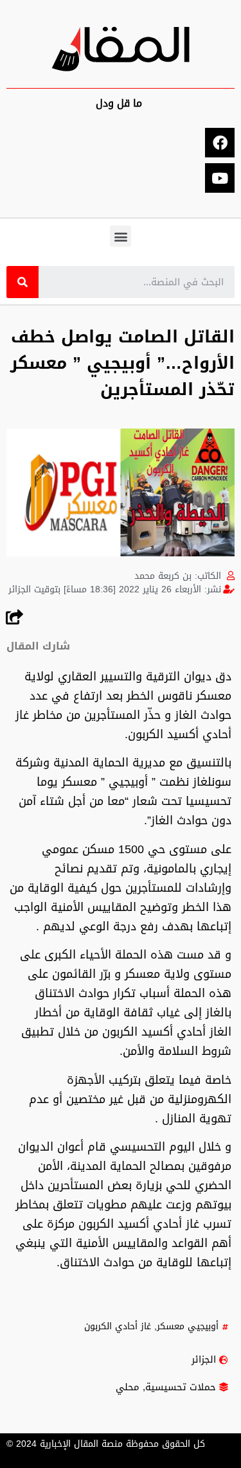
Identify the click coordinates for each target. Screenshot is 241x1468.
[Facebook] (220, 142)
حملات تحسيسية (180, 1387)
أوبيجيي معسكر (188, 1326)
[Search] (22, 282)
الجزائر (204, 1359)
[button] (120, 236)
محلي (127, 1387)
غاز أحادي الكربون (117, 1326)
